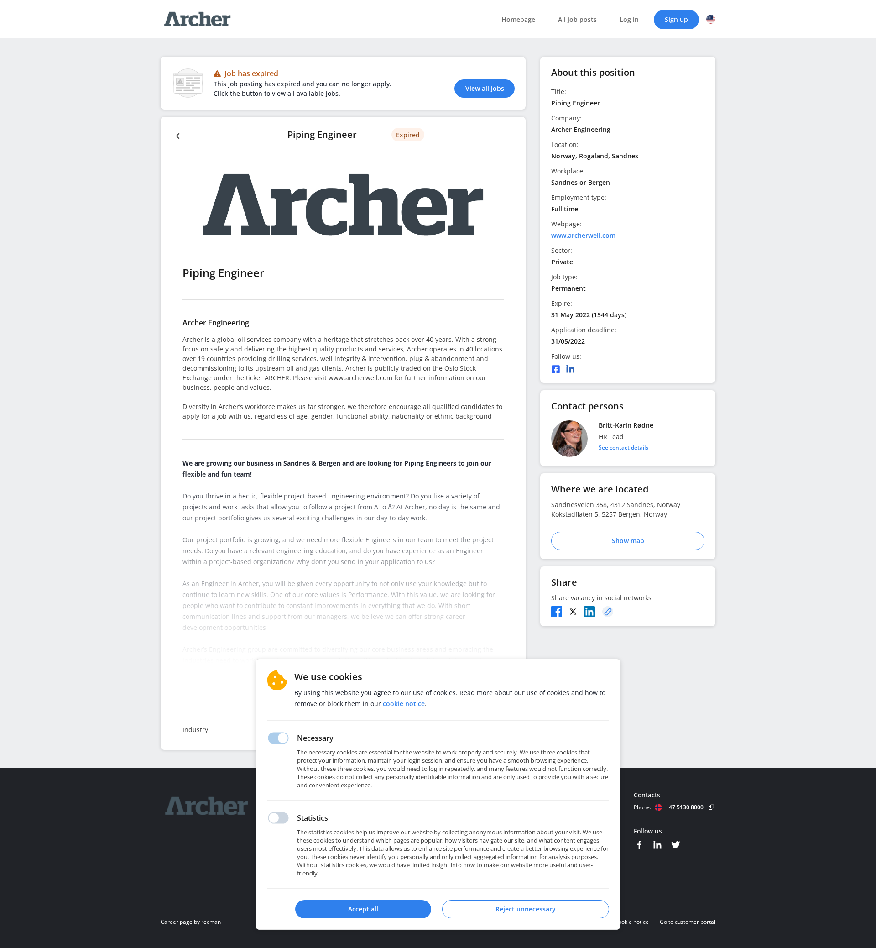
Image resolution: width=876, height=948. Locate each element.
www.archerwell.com (583, 235)
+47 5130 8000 (685, 807)
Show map (628, 540)
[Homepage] (231, 806)
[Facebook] (555, 369)
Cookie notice (632, 922)
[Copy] (607, 611)
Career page (177, 922)
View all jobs (484, 88)
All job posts (577, 19)
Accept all (363, 909)
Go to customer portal (687, 922)
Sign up (676, 19)
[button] (710, 19)
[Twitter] (573, 611)
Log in (629, 19)
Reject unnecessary (525, 909)
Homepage (518, 19)
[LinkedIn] (570, 369)
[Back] (181, 135)
